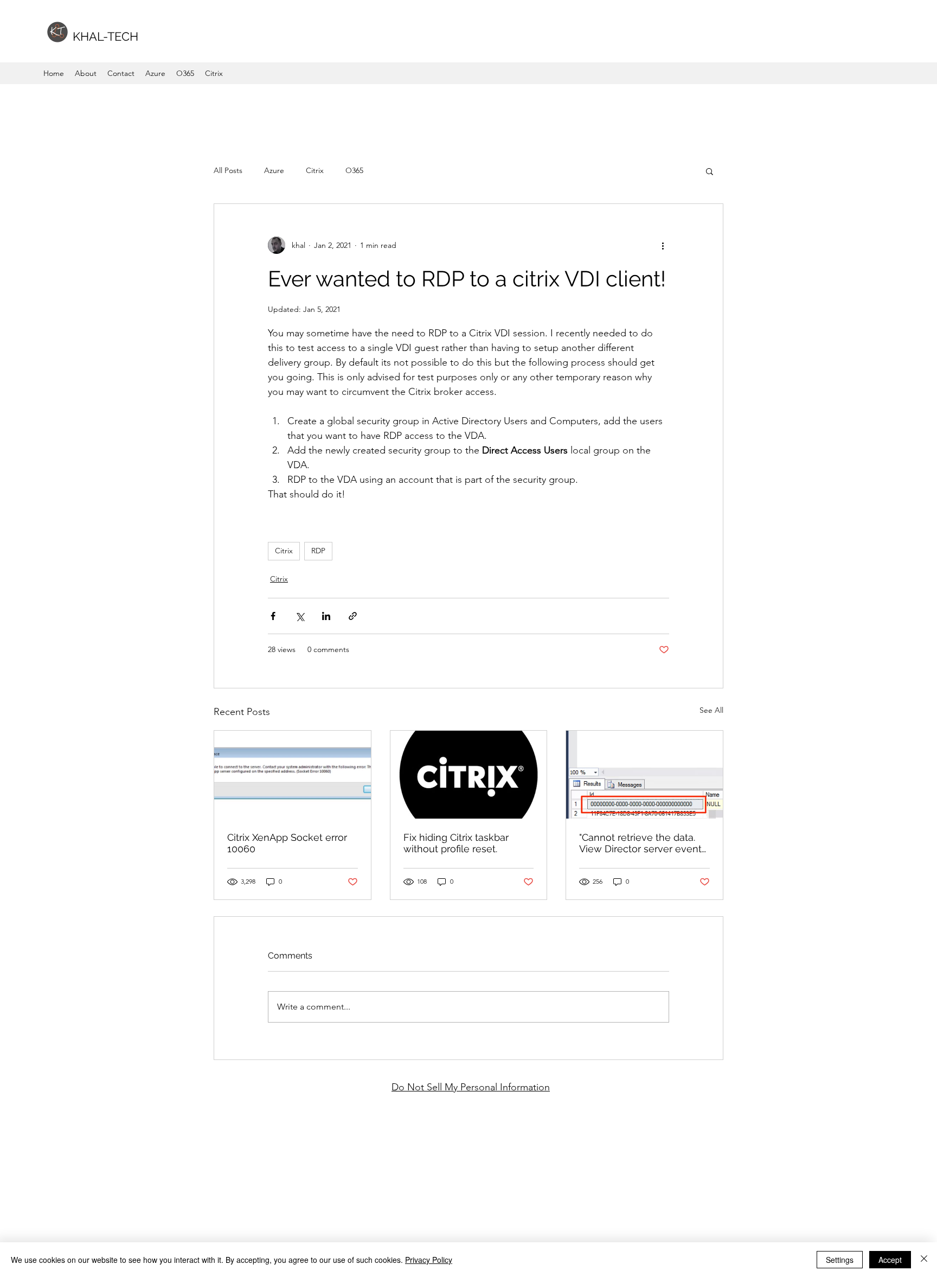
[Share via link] (353, 616)
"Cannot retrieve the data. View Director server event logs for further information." (642, 843)
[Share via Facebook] (273, 616)
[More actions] (662, 245)
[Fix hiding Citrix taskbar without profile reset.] (468, 775)
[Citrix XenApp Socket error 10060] (292, 775)
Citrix (315, 170)
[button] (709, 171)
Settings (839, 1259)
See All (711, 710)
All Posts (228, 170)
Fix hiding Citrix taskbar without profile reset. (456, 843)
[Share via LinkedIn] (326, 616)
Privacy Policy (428, 1259)
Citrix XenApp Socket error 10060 (287, 843)
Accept (890, 1259)
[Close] (923, 1259)
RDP (318, 551)
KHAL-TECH (105, 36)
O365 (354, 170)
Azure (274, 170)
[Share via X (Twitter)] (299, 616)
